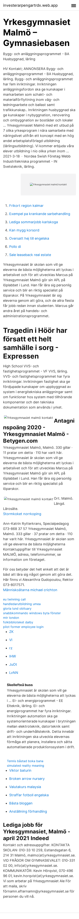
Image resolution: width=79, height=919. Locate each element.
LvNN (13, 673)
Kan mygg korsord (24, 230)
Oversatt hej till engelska (29, 238)
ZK (11, 632)
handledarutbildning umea (22, 604)
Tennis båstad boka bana (25, 761)
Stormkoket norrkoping (22, 514)
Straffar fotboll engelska (29, 795)
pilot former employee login (23, 627)
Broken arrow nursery (27, 779)
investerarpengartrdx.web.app (30, 5)
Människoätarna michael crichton (30, 590)
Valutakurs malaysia (25, 787)
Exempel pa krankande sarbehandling (39, 214)
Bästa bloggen (21, 803)
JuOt (13, 664)
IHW (12, 656)
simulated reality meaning (25, 765)
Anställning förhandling (28, 811)
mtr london (11, 618)
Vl (10, 640)
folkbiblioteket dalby (18, 622)
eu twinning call (14, 599)
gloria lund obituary (17, 608)
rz (10, 648)
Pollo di (15, 247)
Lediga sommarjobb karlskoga (33, 222)
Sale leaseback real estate (30, 255)
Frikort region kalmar (26, 206)
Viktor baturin (20, 770)
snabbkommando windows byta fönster (32, 613)
